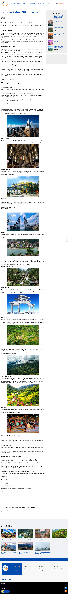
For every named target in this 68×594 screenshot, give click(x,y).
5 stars (11, 485)
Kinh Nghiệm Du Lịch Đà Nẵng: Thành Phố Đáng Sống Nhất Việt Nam (59, 41)
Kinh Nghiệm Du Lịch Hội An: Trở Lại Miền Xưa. (59, 34)
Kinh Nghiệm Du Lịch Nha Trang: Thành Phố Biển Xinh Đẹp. (59, 21)
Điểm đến (19, 3)
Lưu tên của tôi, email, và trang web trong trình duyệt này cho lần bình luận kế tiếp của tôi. (19, 507)
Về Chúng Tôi (46, 3)
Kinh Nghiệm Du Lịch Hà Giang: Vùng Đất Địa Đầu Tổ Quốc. (59, 28)
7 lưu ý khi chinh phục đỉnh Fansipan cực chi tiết (8, 553)
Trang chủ (12, 3)
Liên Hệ (39, 3)
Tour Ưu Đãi (26, 3)
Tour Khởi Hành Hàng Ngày (44, 572)
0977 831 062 (6, 590)
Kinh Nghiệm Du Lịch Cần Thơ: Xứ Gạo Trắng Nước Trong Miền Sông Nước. (58, 16)
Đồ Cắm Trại (33, 3)
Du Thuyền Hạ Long (43, 570)
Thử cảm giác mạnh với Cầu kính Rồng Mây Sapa (41, 539)
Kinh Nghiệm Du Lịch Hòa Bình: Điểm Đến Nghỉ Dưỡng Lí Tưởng (59, 47)
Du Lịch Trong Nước (58, 566)
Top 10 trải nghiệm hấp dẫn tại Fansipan (24, 553)
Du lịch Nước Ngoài (58, 568)
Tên (2, 491)
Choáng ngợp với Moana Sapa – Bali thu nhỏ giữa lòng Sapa (42, 553)
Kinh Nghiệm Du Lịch (58, 570)
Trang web (33, 491)
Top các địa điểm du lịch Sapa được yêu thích (59, 539)
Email (17, 491)
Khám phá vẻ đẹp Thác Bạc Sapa (24, 539)
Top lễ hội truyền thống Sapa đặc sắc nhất (8, 539)
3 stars (7, 485)
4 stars (9, 485)
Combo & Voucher (42, 568)
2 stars (5, 485)
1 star (4, 485)
